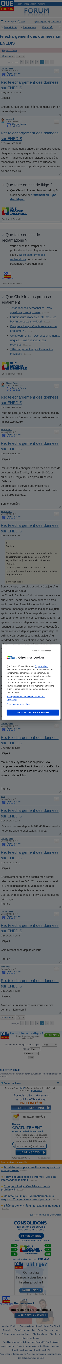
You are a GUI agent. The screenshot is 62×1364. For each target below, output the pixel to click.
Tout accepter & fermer (33, 712)
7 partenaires (41, 666)
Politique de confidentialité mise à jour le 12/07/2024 (25, 698)
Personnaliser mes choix (18, 704)
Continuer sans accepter (42, 651)
